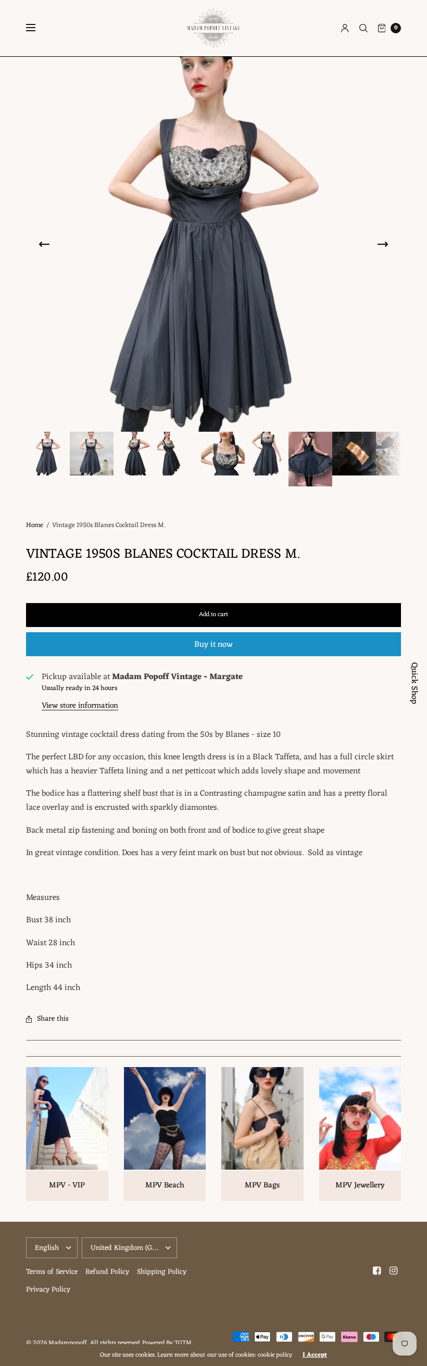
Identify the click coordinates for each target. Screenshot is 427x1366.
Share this (53, 1018)
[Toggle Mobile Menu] (37, 28)
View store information (80, 706)
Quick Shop (414, 683)
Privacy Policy (48, 1289)
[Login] (345, 28)
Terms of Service (52, 1272)
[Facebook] (377, 1271)
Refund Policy (107, 1272)
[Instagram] (393, 1271)
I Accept (315, 1355)
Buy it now (213, 644)
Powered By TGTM (167, 1343)
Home (34, 525)
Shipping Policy (161, 1272)
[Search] (363, 28)
